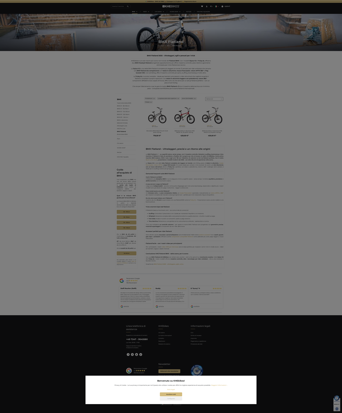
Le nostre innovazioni (165, 335)
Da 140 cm (126, 253)
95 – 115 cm (126, 217)
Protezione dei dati (196, 344)
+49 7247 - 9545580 (137, 339)
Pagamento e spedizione (198, 341)
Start (162, 45)
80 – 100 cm (126, 211)
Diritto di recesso (196, 335)
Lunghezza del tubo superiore (167, 98)
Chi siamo (161, 332)
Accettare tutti (171, 394)
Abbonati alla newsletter (169, 371)
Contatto (161, 338)
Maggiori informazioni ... (219, 385)
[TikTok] (140, 354)
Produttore (148, 98)
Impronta (194, 338)
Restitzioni (161, 341)
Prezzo (147, 102)
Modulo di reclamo (164, 344)
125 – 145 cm (126, 227)
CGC (192, 332)
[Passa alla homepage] (171, 6)
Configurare (171, 398)
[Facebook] (128, 354)
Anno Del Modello (187, 98)
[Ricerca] (128, 6)
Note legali (171, 389)
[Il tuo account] (206, 6)
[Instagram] (132, 354)
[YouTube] (136, 354)
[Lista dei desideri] (202, 6)
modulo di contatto (132, 347)
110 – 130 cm (126, 222)
